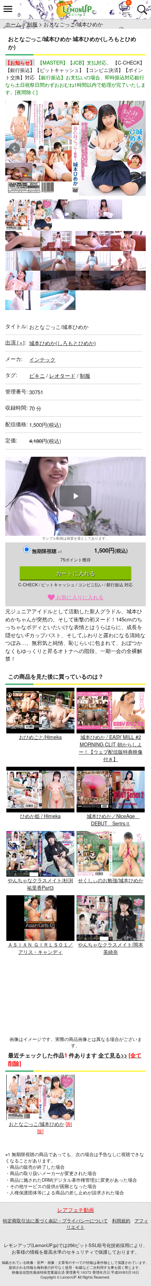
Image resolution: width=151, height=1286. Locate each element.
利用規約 (121, 1220)
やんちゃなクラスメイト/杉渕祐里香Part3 (40, 884)
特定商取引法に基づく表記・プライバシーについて (55, 1220)
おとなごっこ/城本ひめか (36, 1123)
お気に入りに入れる (79, 597)
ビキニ (37, 375)
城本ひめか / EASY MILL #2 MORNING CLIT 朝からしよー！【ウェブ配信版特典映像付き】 (111, 748)
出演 (15, 342)
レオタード (62, 375)
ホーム (13, 24)
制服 (32, 24)
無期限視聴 (47, 550)
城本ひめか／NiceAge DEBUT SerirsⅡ (113, 819)
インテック (42, 359)
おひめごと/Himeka (40, 736)
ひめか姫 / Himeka (40, 815)
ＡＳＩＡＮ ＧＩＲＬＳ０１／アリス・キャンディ (40, 948)
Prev (14, 148)
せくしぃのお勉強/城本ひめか (110, 880)
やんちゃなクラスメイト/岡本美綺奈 (110, 948)
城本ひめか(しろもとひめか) (62, 343)
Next (136, 148)
